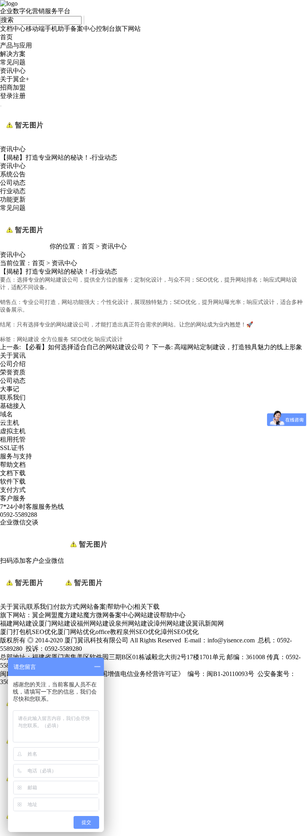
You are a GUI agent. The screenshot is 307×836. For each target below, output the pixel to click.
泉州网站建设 (134, 623)
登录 (6, 95)
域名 (6, 414)
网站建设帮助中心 (159, 615)
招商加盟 (13, 87)
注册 (19, 95)
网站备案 (93, 606)
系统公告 (13, 174)
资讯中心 (13, 70)
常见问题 (13, 62)
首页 (6, 37)
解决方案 (13, 53)
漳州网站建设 (173, 623)
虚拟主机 (13, 431)
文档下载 (13, 473)
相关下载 (146, 606)
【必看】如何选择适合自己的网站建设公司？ (86, 347)
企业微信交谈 (19, 522)
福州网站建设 (96, 623)
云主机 (9, 422)
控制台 (105, 28)
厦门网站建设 (57, 623)
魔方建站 (70, 615)
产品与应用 (16, 45)
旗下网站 (128, 28)
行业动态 (13, 191)
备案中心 (83, 28)
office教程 (109, 631)
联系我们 (13, 397)
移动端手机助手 (48, 28)
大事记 (9, 389)
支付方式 (13, 489)
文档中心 (13, 28)
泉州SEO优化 (142, 631)
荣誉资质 (13, 372)
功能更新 (13, 199)
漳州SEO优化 (180, 631)
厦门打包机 (16, 631)
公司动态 (13, 182)
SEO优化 (44, 631)
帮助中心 (120, 606)
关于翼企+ (14, 79)
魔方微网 (96, 615)
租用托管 (13, 439)
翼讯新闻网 (208, 623)
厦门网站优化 (76, 631)
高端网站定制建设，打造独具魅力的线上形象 (238, 347)
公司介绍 (13, 363)
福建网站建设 (19, 623)
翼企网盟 (45, 615)
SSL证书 (12, 447)
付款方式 (66, 606)
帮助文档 (13, 464)
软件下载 (13, 481)
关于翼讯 (13, 606)
